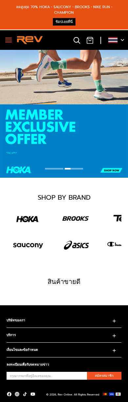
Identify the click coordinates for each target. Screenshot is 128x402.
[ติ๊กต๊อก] (25, 394)
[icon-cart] (89, 40)
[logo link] (28, 218)
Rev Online (65, 394)
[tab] (54, 169)
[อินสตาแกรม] (17, 394)
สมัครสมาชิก (104, 375)
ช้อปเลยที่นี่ (64, 22)
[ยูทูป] (32, 394)
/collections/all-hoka (20, 53)
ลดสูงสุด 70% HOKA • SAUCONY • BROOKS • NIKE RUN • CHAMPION (64, 9)
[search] (76, 40)
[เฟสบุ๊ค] (9, 394)
